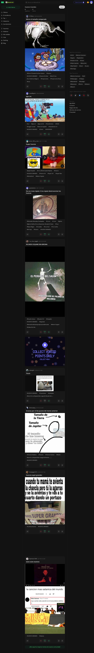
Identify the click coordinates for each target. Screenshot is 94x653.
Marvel (73, 87)
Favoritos (6, 28)
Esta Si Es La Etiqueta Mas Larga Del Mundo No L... (40, 396)
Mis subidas (6, 34)
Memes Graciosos (81, 55)
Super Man (59, 173)
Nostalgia (82, 81)
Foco (57, 224)
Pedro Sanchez (75, 63)
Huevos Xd (43, 173)
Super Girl (50, 173)
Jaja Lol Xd (41, 124)
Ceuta (82, 60)
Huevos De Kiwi (44, 76)
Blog (4, 43)
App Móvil (72, 103)
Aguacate (42, 321)
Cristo (54, 221)
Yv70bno (31, 16)
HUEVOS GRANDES (32, 76)
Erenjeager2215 (33, 472)
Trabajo (82, 79)
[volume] (62, 166)
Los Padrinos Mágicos (33, 79)
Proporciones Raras (56, 79)
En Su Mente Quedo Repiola (45, 170)
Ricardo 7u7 (41, 319)
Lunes (87, 66)
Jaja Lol (34, 124)
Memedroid (31, 176)
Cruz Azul (47, 226)
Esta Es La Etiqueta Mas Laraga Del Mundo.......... (40, 457)
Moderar (5, 31)
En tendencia (7, 15)
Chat (4, 37)
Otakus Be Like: (31, 327)
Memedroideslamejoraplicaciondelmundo (38, 324)
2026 (72, 55)
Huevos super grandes (34, 475)
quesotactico (32, 188)
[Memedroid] (2, 2)
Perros (81, 84)
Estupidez (49, 319)
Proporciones (44, 79)
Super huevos (31, 144)
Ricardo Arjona (31, 319)
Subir (11, 7)
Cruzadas (39, 226)
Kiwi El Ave (53, 76)
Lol (28, 124)
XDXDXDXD (49, 129)
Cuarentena (43, 393)
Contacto (72, 105)
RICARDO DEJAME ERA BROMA (36, 244)
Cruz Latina (55, 226)
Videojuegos (74, 79)
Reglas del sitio (74, 108)
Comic (41, 129)
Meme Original (40, 176)
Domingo (73, 68)
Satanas (42, 636)
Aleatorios (6, 21)
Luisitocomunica (32, 526)
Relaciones (73, 84)
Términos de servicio (75, 110)
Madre (58, 454)
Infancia (87, 84)
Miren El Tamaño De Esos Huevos (36, 73)
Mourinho (83, 63)
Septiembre (80, 58)
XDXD (57, 124)
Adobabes (51, 393)
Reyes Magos (31, 226)
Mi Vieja (30, 229)
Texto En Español (42, 126)
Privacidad (72, 112)
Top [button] (4, 18)
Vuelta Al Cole (74, 60)
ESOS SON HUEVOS (32, 562)
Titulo (28, 373)
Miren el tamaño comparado (36, 19)
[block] (62, 86)
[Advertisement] (81, 27)
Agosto (73, 58)
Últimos (5, 12)
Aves (29, 81)
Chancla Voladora (32, 454)
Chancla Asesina (50, 454)
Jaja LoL (29, 96)
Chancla (41, 454)
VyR (84, 76)
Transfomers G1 (53, 126)
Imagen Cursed (31, 126)
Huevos (49, 73)
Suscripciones (7, 24)
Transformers (50, 124)
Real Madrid (74, 66)
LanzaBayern (32, 93)
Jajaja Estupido (31, 170)
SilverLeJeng (32, 407)
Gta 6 (81, 66)
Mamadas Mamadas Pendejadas (36, 221)
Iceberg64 (31, 370)
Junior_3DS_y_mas (33, 141)
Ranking (5, 40)
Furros (48, 221)
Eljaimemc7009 (33, 558)
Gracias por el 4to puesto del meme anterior (42, 411)
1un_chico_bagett (33, 241)
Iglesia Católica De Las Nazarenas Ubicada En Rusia (40, 224)
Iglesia (60, 221)
